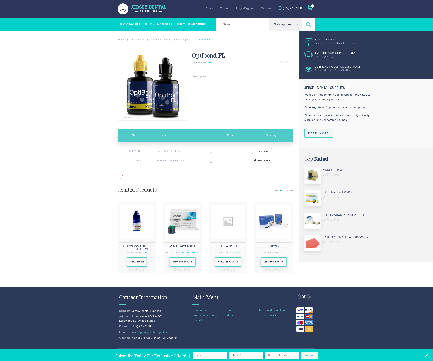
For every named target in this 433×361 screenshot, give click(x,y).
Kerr (210, 62)
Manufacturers (160, 24)
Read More (318, 133)
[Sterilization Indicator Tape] (312, 221)
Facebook (298, 296)
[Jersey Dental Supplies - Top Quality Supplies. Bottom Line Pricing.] (142, 8)
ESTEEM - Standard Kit (339, 192)
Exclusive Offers (193, 24)
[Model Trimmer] (312, 175)
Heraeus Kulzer (190, 252)
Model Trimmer (334, 170)
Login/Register (245, 8)
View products (182, 261)
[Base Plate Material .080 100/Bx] (312, 243)
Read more (264, 151)
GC (281, 252)
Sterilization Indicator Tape (344, 215)
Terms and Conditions (272, 310)
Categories (131, 24)
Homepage (199, 310)
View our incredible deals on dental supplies (336, 43)
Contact (225, 8)
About (209, 8)
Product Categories (204, 315)
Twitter (303, 296)
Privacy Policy (267, 315)
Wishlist (266, 8)
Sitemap (231, 315)
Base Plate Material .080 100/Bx (345, 237)
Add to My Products (120, 177)
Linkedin (309, 296)
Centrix (236, 252)
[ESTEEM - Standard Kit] (312, 198)
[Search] (308, 24)
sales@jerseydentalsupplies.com (152, 332)
